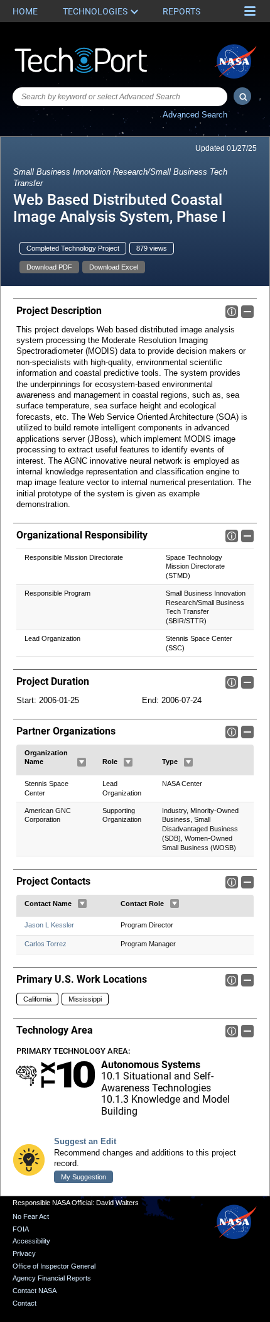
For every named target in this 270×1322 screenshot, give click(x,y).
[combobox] (120, 96)
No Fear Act (31, 1216)
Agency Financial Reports (52, 1278)
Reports (181, 11)
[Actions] (81, 762)
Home (25, 11)
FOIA (21, 1229)
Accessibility (31, 1241)
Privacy (24, 1253)
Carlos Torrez (45, 944)
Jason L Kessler (49, 925)
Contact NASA (35, 1290)
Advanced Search (195, 114)
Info (231, 311)
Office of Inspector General (54, 1266)
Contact (24, 1303)
